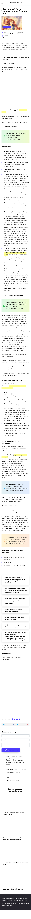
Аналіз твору (7, 26)
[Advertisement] (15, 91)
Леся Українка (11, 63)
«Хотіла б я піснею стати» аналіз (11, 657)
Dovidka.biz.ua (15, 3)
